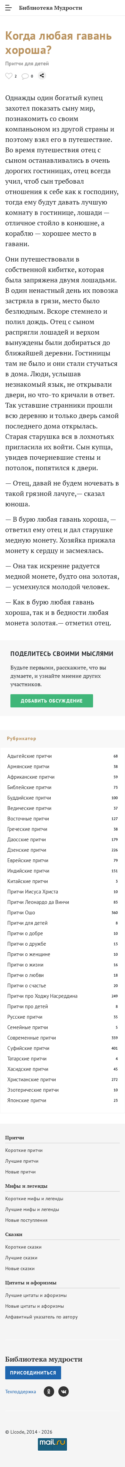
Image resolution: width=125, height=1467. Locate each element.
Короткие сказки (23, 1247)
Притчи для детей (27, 63)
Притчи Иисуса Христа (32, 891)
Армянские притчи (28, 766)
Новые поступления (26, 1220)
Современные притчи (31, 1037)
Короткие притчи (24, 1150)
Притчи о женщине (28, 954)
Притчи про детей (27, 1006)
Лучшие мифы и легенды (32, 1209)
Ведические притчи (29, 808)
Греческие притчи (27, 829)
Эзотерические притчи (33, 1090)
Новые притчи (20, 1172)
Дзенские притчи (26, 850)
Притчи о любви (25, 975)
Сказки (13, 1234)
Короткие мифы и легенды (34, 1198)
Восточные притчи (28, 818)
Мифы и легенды (26, 1186)
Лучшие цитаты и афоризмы (36, 1295)
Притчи (14, 1138)
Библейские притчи (29, 787)
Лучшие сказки (21, 1257)
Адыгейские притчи (29, 756)
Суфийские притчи (28, 1048)
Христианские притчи (31, 1079)
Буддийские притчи (29, 797)
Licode (17, 1432)
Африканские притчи (31, 776)
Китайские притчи (27, 881)
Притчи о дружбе (26, 943)
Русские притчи (24, 1016)
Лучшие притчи (22, 1161)
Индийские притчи (28, 870)
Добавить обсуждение (52, 701)
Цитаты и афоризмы (31, 1283)
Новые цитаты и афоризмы (34, 1306)
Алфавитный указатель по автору (41, 1317)
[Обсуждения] (25, 76)
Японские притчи (26, 1100)
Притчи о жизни (25, 964)
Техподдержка (20, 1391)
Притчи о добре (25, 933)
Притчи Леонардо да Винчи (38, 902)
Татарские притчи (27, 1058)
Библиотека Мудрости (50, 7)
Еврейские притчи (27, 860)
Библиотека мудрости (43, 1359)
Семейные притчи (27, 1027)
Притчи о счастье (26, 985)
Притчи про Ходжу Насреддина (42, 996)
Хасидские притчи (27, 1069)
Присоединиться (33, 1373)
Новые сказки (20, 1268)
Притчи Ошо (21, 912)
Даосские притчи (26, 839)
